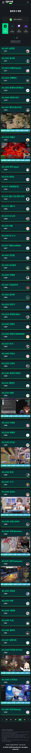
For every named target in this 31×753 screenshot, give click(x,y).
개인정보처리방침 (14, 745)
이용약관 (8, 745)
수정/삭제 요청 (22, 745)
